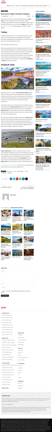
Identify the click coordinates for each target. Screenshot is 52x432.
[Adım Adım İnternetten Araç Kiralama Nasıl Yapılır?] (29, 239)
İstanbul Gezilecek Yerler (7, 317)
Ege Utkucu (5, 16)
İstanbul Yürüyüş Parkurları (7, 349)
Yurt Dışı (17, 5)
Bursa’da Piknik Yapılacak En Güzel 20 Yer (16, 233)
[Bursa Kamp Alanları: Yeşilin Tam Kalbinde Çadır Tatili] (17, 239)
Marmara (11, 9)
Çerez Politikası (21, 360)
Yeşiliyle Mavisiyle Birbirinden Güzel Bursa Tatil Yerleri (5, 246)
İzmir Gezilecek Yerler (6, 322)
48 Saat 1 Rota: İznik (16, 256)
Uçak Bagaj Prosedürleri (6, 187)
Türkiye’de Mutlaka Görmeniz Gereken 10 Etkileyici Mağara (28, 258)
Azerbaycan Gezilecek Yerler (8, 370)
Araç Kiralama (9, 171)
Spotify (19, 372)
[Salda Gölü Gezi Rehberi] (43, 114)
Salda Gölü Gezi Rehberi (42, 119)
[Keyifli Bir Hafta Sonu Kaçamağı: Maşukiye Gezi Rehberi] (43, 82)
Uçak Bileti (10, 172)
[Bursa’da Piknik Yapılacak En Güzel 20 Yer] (17, 227)
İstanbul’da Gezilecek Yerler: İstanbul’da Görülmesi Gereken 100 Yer (43, 72)
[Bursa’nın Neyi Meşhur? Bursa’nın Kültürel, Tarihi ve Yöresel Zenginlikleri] (6, 227)
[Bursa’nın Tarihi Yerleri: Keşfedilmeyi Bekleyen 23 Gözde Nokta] (29, 227)
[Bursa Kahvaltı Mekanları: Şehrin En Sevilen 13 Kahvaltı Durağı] (6, 213)
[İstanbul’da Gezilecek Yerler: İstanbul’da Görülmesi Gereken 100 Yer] (43, 65)
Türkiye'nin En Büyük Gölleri (8, 357)
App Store (20, 383)
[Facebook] (11, 178)
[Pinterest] (17, 178)
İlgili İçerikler (5, 207)
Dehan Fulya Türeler (40, 136)
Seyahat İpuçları (31, 5)
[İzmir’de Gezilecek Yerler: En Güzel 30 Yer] (43, 34)
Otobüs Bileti (4, 172)
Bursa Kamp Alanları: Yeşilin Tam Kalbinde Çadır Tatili (16, 246)
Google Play (20, 385)
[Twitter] (14, 178)
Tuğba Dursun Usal (39, 27)
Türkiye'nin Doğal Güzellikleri (8, 340)
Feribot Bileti (20, 344)
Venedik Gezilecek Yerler (7, 379)
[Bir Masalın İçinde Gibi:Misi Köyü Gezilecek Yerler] (29, 213)
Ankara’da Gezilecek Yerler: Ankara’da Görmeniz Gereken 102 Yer (43, 24)
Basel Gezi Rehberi (6, 384)
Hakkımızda (20, 350)
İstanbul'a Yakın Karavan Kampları (9, 345)
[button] (49, 5)
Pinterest (20, 370)
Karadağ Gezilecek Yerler (7, 367)
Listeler (37, 5)
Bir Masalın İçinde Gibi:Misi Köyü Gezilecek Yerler (29, 219)
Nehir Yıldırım (38, 121)
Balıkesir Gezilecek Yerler (7, 332)
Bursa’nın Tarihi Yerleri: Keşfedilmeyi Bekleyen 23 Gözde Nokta (28, 233)
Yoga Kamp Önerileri (6, 347)
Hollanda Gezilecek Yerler (7, 372)
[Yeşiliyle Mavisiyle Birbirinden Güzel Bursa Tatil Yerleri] (6, 239)
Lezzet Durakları (23, 5)
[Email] (26, 178)
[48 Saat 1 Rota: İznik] (17, 252)
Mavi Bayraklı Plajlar (6, 354)
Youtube (20, 377)
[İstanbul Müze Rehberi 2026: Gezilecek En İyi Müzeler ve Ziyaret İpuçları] (43, 159)
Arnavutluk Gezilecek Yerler (8, 374)
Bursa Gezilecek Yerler (7, 320)
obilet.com (45, 5)
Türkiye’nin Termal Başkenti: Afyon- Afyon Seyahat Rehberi (27, 188)
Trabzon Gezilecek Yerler (7, 329)
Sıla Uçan (37, 92)
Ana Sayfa (3, 9)
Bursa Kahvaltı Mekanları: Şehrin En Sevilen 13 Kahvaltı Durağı (6, 219)
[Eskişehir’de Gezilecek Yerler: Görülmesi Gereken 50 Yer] (43, 99)
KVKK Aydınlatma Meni (23, 357)
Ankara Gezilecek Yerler (7, 315)
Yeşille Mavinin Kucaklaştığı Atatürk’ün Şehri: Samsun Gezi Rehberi (43, 150)
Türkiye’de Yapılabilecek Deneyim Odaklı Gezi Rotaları (6, 258)
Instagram (20, 368)
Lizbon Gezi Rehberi (6, 377)
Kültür (40, 5)
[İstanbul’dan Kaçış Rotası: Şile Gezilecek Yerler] (43, 128)
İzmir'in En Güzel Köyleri (7, 359)
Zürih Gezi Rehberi (6, 382)
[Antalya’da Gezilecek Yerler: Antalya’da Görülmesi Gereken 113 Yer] (43, 49)
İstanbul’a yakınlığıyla (7, 26)
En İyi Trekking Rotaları (7, 352)
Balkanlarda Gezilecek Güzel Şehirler (10, 365)
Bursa (15, 171)
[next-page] (18, 262)
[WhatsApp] (20, 178)
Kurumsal (20, 352)
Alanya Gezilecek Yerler (7, 334)
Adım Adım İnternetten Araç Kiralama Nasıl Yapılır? (28, 246)
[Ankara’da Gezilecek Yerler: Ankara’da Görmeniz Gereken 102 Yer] (43, 17)
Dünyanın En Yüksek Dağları (8, 342)
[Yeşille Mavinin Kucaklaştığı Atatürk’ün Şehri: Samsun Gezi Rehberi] (43, 143)
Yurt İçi (12, 5)
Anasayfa (8, 5)
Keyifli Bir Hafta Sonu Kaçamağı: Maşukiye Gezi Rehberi (42, 89)
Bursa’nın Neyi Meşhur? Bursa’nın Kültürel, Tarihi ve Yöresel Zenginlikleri (5, 233)
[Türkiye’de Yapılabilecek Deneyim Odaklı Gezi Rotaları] (6, 252)
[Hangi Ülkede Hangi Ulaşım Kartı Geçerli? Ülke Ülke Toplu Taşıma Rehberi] (17, 213)
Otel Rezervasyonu (22, 339)
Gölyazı (26, 171)
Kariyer (19, 355)
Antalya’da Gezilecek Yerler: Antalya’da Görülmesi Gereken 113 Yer (43, 56)
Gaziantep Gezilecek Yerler (7, 327)
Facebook (20, 365)
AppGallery (20, 388)
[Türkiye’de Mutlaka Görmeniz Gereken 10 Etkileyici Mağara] (29, 252)
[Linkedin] (23, 178)
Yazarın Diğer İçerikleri (16, 207)
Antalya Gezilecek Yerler (7, 324)
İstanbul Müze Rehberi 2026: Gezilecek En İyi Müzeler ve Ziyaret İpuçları (43, 166)
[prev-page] (16, 262)
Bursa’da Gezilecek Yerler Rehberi (9, 165)
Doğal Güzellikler (20, 171)
